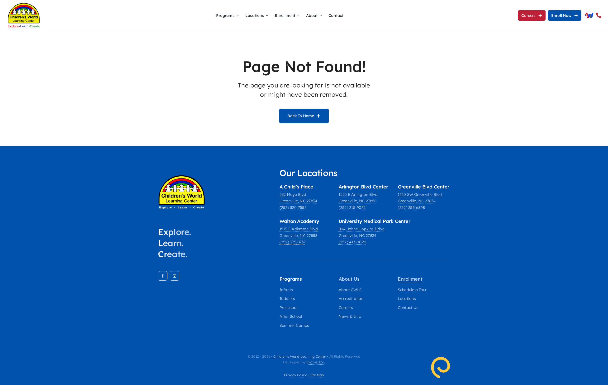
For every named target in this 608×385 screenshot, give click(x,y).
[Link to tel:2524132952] (598, 15)
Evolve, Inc (315, 362)
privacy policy (295, 375)
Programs (291, 279)
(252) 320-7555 (293, 207)
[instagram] (174, 276)
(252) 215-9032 (352, 207)
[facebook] (162, 276)
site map (316, 375)
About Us (349, 279)
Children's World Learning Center (299, 356)
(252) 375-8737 (293, 242)
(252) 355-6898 (411, 207)
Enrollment (410, 279)
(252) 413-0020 (352, 242)
